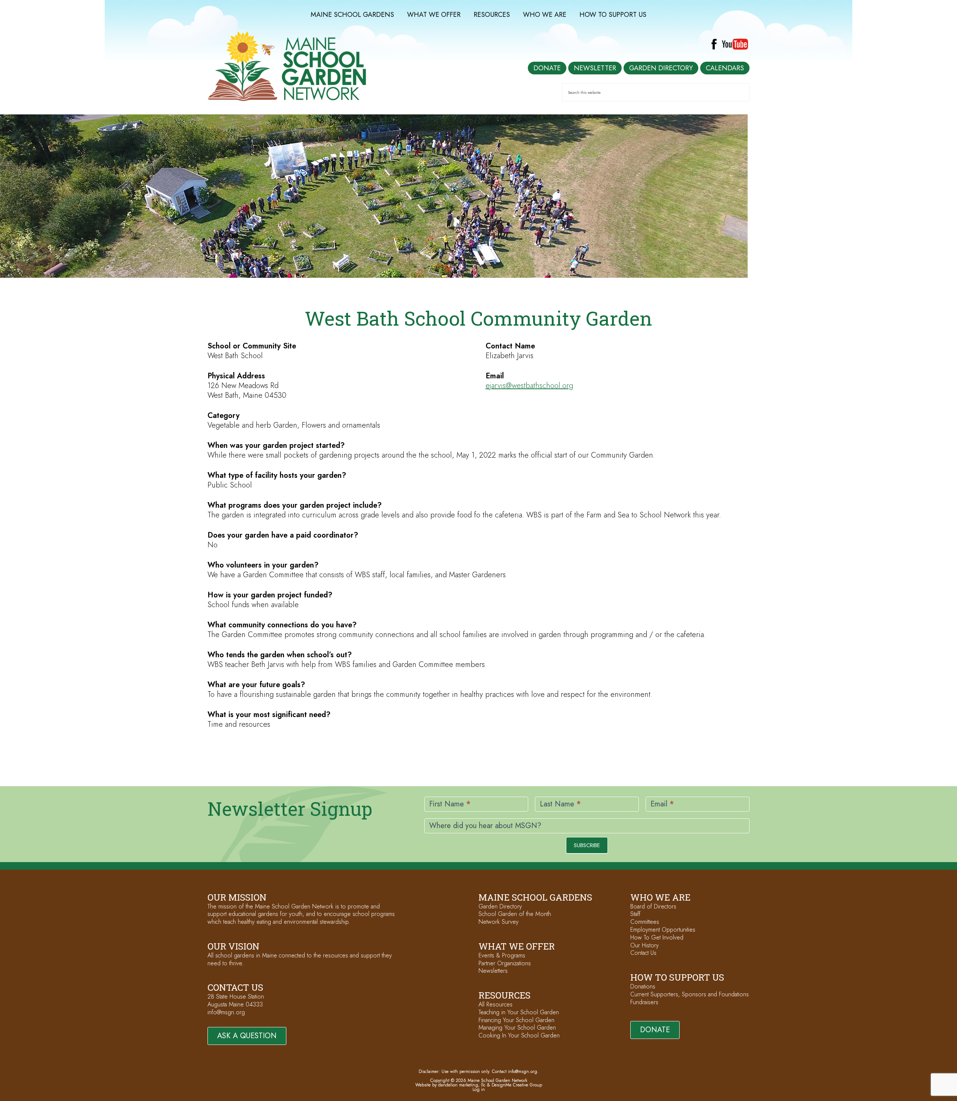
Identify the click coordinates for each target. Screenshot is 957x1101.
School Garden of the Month (514, 914)
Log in (479, 1089)
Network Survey (498, 921)
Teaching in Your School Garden (518, 1012)
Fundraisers (644, 1002)
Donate (655, 1029)
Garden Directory (500, 906)
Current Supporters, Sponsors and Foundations (689, 994)
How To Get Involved (656, 937)
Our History (644, 945)
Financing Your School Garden (516, 1020)
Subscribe (587, 845)
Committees (644, 921)
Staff (635, 914)
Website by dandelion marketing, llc (450, 1085)
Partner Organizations (504, 963)
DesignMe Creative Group (517, 1085)
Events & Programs (501, 955)
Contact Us (643, 952)
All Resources (495, 1004)
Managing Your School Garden (517, 1027)
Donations (642, 986)
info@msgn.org (226, 1012)
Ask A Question (247, 1035)
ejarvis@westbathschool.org (529, 385)
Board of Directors (653, 906)
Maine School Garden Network (286, 66)
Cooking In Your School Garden (519, 1035)
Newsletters (493, 970)
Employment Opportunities (662, 929)
